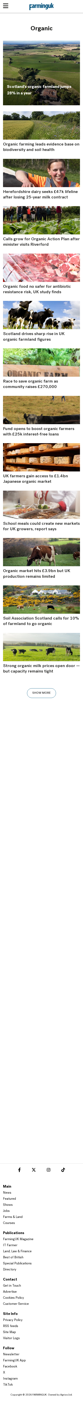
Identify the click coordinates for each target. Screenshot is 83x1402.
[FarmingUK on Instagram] (48, 1170)
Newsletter (11, 1354)
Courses (9, 1223)
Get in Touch (12, 1285)
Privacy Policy (13, 1320)
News (7, 1192)
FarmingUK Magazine (18, 1239)
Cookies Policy (13, 1298)
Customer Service (16, 1304)
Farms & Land (13, 1217)
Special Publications (17, 1263)
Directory (9, 1269)
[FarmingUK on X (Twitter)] (34, 1170)
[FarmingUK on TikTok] (63, 1170)
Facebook (10, 1366)
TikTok (8, 1384)
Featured (9, 1199)
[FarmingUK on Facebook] (19, 1170)
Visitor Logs (11, 1338)
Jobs (6, 1211)
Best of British (13, 1257)
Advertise (10, 1291)
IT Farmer (10, 1245)
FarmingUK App (14, 1360)
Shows (8, 1205)
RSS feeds (10, 1326)
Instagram (10, 1378)
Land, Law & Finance (17, 1251)
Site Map (9, 1332)
